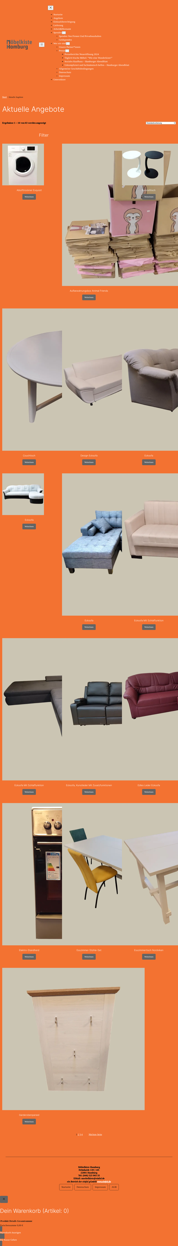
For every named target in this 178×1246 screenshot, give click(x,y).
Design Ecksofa (89, 455)
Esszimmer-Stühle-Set (89, 950)
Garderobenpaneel (29, 1115)
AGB (114, 1187)
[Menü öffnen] (41, 44)
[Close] (4, 1199)
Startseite (66, 1187)
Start (4, 97)
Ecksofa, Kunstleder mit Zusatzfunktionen (89, 785)
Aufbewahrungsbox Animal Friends (89, 290)
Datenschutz (83, 1187)
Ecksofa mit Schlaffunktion (149, 620)
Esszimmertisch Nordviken (148, 950)
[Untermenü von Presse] (67, 50)
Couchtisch (29, 455)
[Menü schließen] (50, 8)
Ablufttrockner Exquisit (29, 190)
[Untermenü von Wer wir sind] (68, 43)
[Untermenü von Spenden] (64, 32)
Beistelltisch (148, 190)
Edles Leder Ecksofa (149, 785)
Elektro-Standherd (29, 950)
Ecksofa (148, 455)
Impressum (100, 1187)
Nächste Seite (95, 1134)
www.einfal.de (104, 1181)
